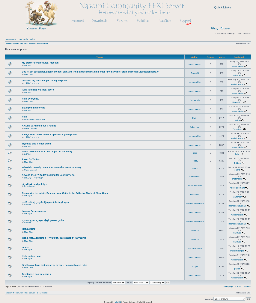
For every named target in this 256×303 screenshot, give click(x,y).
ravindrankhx (195, 82)
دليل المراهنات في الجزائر (34, 184)
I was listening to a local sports (38, 89)
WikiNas (27, 205)
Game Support (30, 128)
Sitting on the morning (33, 107)
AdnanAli (195, 73)
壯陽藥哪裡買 (28, 229)
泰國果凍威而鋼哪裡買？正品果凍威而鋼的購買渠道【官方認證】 (54, 238)
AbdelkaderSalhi (194, 185)
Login (43, 29)
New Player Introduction (34, 119)
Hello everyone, (30, 98)
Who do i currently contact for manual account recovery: (52, 167)
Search (226, 29)
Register (33, 29)
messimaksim (195, 64)
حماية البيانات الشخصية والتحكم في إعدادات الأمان (45, 202)
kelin (195, 153)
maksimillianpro (195, 248)
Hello (24, 116)
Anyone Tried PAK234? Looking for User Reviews (48, 175)
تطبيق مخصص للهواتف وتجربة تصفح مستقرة (43, 220)
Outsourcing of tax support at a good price (44, 80)
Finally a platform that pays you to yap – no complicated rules (54, 265)
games (25, 247)
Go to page (228, 286)
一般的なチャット (31, 83)
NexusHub (195, 100)
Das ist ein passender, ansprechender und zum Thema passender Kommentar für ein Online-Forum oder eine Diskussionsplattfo (90, 71)
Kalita (194, 118)
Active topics (29, 39)
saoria (195, 169)
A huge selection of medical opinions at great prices (49, 134)
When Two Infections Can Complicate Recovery (47, 151)
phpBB (118, 302)
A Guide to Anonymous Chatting (39, 125)
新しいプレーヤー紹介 (33, 178)
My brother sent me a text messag (40, 62)
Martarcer (194, 194)
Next (249, 286)
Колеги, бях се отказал (34, 211)
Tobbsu (194, 161)
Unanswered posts (13, 39)
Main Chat (28, 74)
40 (245, 286)
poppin (195, 266)
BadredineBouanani (195, 203)
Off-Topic (28, 65)
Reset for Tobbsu (31, 159)
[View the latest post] (245, 66)
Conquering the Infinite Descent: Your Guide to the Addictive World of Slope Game (65, 193)
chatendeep (194, 176)
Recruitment (29, 187)
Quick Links (222, 7)
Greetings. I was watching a (36, 274)
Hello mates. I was (31, 256)
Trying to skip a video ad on (36, 143)
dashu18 (195, 230)
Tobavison (194, 127)
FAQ (216, 29)
